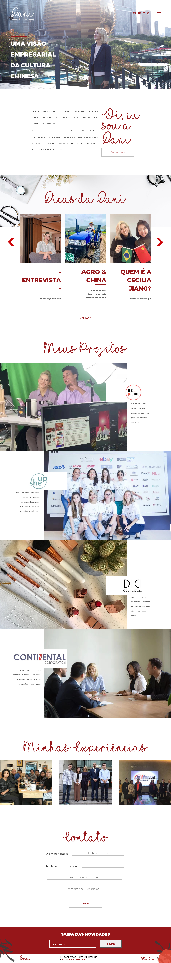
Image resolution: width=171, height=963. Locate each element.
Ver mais (85, 317)
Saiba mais (118, 152)
